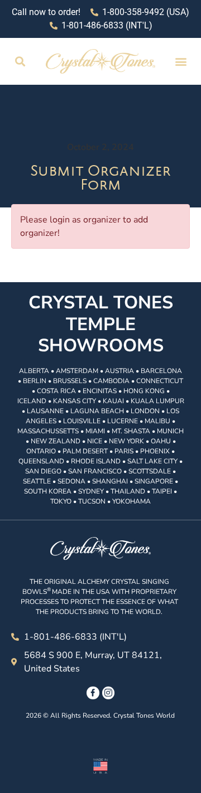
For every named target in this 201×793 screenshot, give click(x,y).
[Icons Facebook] (93, 692)
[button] (20, 61)
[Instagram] (108, 692)
